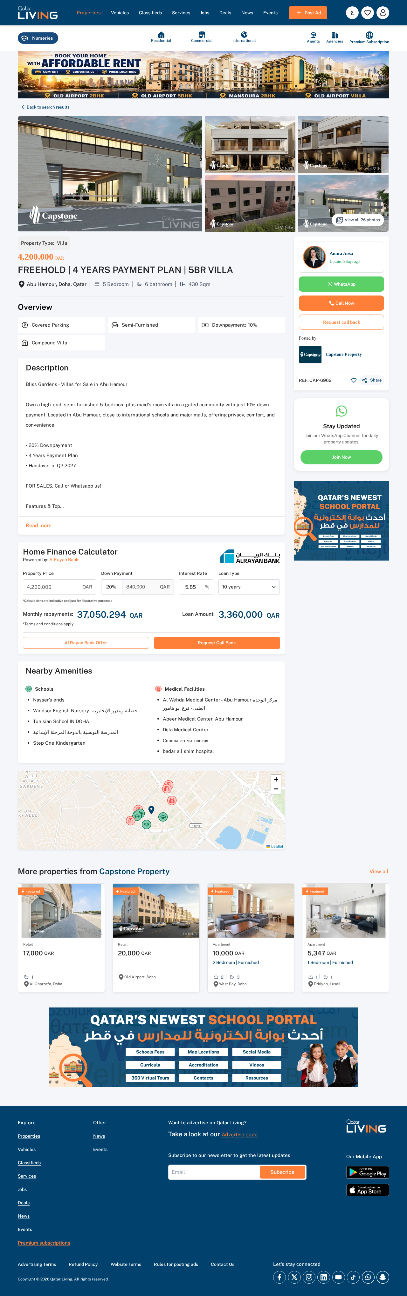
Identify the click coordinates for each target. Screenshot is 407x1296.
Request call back (217, 642)
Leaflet (276, 846)
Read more (39, 525)
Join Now (341, 457)
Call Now (344, 303)
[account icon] (382, 12)
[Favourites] (367, 12)
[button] (38, 12)
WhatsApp (344, 284)
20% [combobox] (111, 586)
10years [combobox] (231, 586)
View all (379, 871)
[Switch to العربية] (352, 12)
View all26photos (362, 219)
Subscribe (282, 1172)
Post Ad (313, 12)
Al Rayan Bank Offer (86, 642)
